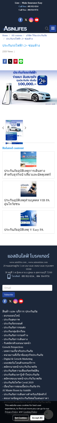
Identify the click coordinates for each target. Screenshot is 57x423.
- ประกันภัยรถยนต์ (12, 323)
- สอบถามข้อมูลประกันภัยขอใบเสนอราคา (25, 398)
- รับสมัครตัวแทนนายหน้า (16, 343)
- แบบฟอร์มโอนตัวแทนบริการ (18, 362)
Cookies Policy (30, 411)
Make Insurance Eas (31, 3)
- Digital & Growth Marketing (17, 359)
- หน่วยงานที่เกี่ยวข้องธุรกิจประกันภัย (22, 355)
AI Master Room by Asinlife (16, 390)
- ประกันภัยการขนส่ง (13, 327)
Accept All (37, 417)
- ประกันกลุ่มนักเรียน (13, 331)
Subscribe (8, 294)
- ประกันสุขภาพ (11, 319)
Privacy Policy (11, 411)
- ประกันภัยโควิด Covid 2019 (17, 382)
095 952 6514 (33, 6)
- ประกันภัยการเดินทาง (15, 339)
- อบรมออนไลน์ (11, 315)
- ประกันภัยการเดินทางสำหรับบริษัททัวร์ (24, 394)
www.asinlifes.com (18, 262)
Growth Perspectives (12, 347)
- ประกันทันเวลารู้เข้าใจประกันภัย (20, 374)
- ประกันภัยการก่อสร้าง (15, 335)
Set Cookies (21, 417)
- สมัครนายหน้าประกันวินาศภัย (19, 366)
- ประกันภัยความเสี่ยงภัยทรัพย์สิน (20, 370)
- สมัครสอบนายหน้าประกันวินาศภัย (22, 378)
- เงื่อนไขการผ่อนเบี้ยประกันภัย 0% (21, 386)
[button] (46, 28)
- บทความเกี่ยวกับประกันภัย (17, 351)
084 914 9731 (43, 276)
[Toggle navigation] (52, 28)
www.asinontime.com (38, 262)
